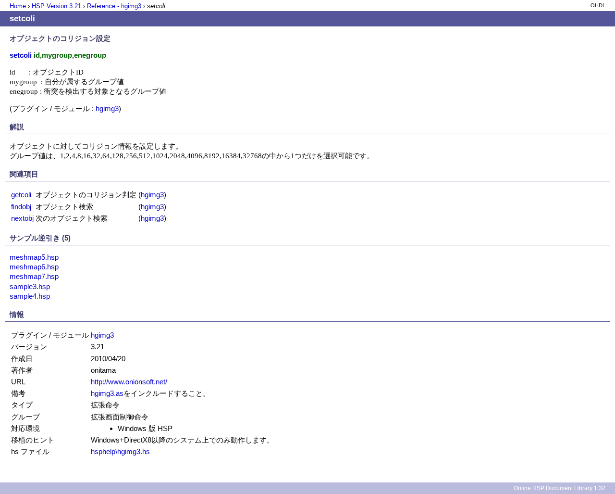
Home (18, 6)
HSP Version (56, 6)
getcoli (21, 194)
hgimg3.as (107, 393)
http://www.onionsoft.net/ (129, 382)
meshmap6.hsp (34, 267)
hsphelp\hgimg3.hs (120, 451)
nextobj (22, 218)
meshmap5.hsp (34, 257)
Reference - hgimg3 (114, 6)
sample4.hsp (30, 296)
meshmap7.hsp (34, 276)
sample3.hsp (30, 286)
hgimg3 (107, 108)
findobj (21, 207)
